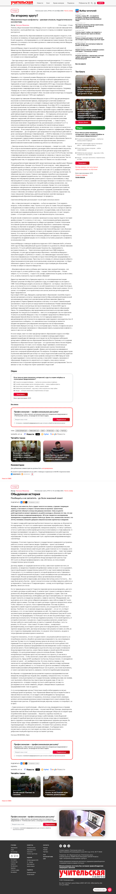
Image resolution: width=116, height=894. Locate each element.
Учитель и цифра (15, 870)
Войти (100, 3)
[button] (16, 474)
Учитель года (14, 862)
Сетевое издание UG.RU (32, 860)
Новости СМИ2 (6, 478)
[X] (26, 502)
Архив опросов (80, 177)
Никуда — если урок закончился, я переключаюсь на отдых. (32, 390)
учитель (63, 430)
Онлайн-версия (30, 874)
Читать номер (68, 10)
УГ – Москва (30, 862)
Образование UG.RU (18, 451)
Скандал (14, 10)
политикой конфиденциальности (31, 423)
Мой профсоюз (30, 864)
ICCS (44, 854)
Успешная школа (31, 847)
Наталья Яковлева (22, 25)
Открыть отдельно (81, 175)
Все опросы (14, 404)
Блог (48, 3)
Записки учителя (49, 453)
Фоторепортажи (48, 856)
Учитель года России (32, 853)
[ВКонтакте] (21, 502)
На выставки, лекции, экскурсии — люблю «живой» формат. (32, 386)
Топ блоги (80, 71)
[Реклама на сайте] (109, 890)
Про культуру (14, 851)
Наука (12, 849)
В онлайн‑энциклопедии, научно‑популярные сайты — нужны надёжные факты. (37, 384)
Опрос (79, 128)
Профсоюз (50, 430)
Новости (40, 3)
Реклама (45, 849)
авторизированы (47, 468)
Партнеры (45, 851)
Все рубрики (14, 872)
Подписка (70, 3)
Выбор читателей (87, 10)
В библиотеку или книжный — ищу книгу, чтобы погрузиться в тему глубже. (36, 388)
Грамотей (13, 864)
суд (57, 430)
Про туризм (14, 860)
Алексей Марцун (21, 430)
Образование (14, 847)
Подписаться (61, 419)
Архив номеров (58, 3)
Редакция (45, 847)
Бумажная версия (31, 872)
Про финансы (14, 866)
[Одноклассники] (24, 502)
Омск (43, 430)
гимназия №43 (34, 430)
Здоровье (13, 868)
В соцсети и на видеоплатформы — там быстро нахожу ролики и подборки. (36, 382)
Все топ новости (80, 64)
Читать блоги (83, 122)
